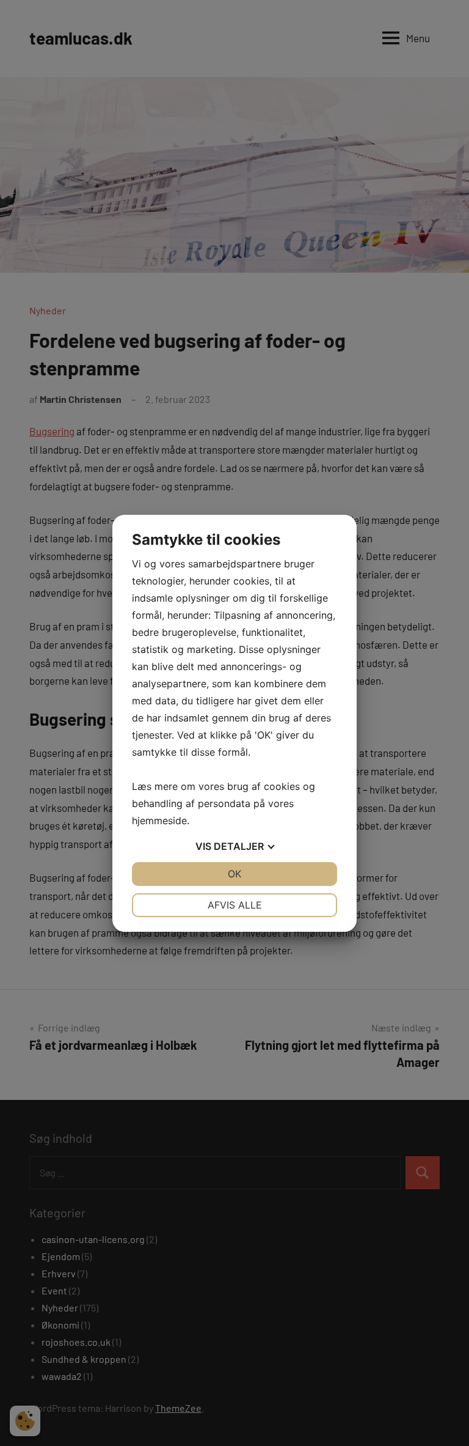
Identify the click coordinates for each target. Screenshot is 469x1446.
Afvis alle (235, 905)
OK (234, 874)
